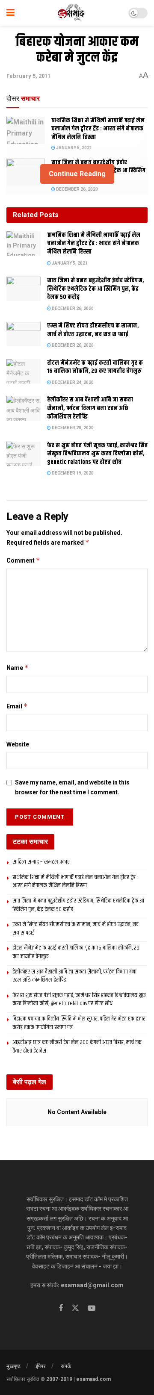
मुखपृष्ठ (13, 1366)
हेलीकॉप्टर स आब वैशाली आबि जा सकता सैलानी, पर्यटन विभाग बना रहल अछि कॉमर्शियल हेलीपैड (90, 408)
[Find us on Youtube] (91, 1308)
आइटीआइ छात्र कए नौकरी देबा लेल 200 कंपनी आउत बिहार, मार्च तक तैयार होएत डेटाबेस (77, 1047)
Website (17, 744)
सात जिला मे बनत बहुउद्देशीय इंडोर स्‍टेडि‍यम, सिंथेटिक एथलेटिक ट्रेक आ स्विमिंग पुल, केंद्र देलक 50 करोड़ (95, 289)
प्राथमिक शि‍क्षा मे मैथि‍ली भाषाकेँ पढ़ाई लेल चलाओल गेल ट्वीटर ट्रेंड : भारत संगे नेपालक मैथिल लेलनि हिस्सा (98, 129)
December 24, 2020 (72, 382)
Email (17, 706)
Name (17, 668)
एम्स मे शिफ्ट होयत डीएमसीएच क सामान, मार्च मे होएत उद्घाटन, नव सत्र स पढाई (93, 330)
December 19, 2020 (72, 473)
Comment (23, 560)
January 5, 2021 (73, 147)
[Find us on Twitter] (75, 1308)
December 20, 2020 (72, 427)
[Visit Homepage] (72, 12)
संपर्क (66, 1366)
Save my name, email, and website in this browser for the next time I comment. (72, 787)
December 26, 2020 (76, 189)
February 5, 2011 (28, 76)
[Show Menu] (10, 13)
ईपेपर (41, 1366)
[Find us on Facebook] (61, 1308)
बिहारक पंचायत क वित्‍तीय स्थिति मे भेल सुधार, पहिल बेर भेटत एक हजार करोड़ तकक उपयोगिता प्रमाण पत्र (78, 1023)
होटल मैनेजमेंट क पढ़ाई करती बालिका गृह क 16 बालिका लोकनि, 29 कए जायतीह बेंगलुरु (95, 367)
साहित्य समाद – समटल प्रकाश (41, 862)
